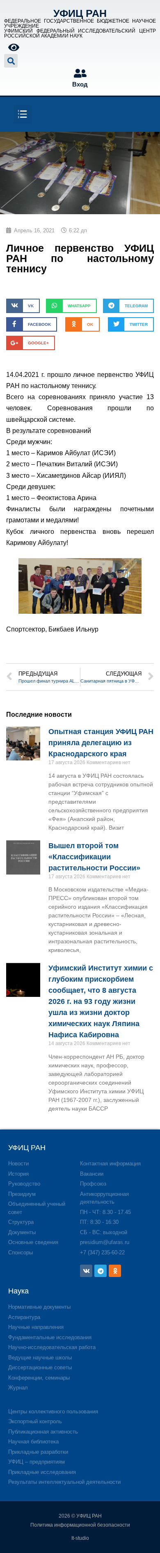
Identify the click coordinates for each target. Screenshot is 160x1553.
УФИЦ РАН (80, 13)
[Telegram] (100, 1271)
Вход (80, 84)
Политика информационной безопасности (80, 1525)
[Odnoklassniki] (115, 1271)
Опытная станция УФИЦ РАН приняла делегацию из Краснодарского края (100, 742)
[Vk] (86, 1271)
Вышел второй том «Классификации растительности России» (94, 857)
